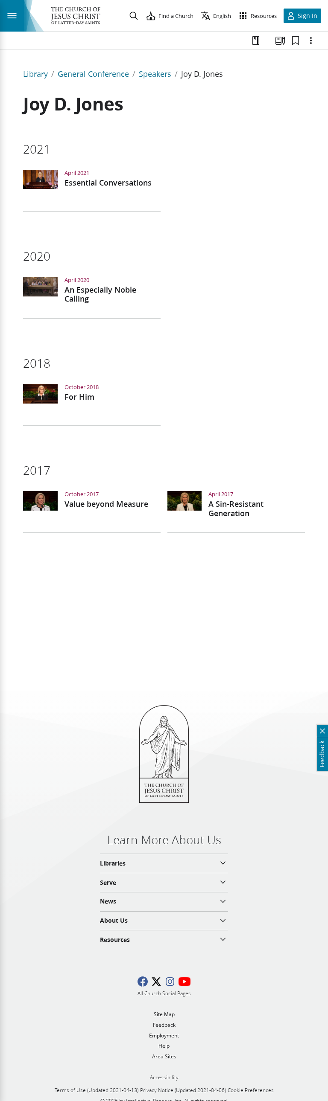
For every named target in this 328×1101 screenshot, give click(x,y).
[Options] (311, 40)
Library (35, 73)
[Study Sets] (280, 40)
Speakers (155, 73)
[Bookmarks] (295, 40)
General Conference (93, 73)
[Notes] (256, 40)
